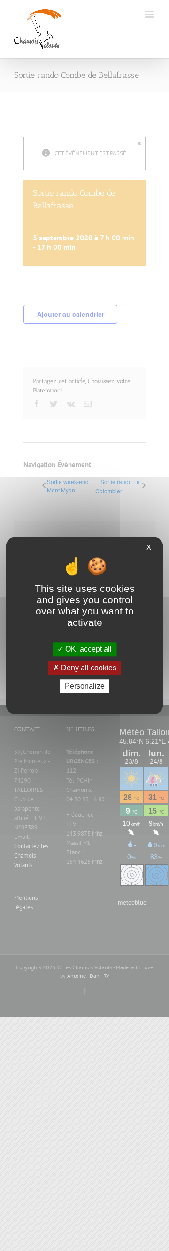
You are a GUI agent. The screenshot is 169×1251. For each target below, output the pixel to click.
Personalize (85, 686)
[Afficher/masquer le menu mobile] (150, 14)
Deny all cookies (87, 668)
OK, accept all (87, 649)
